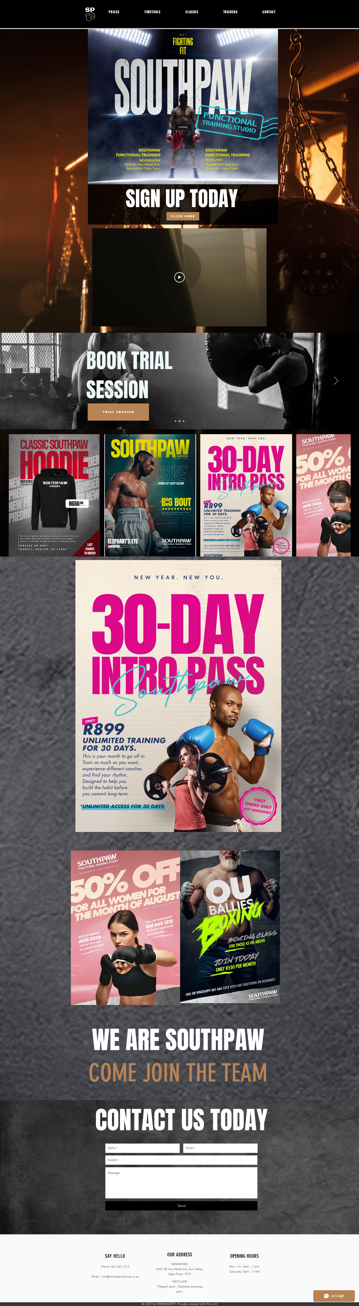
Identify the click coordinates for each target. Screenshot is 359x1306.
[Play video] (179, 277)
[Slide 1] (175, 421)
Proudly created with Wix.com (197, 1304)
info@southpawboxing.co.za (120, 1277)
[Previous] (23, 381)
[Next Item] (338, 495)
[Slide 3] (183, 421)
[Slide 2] (180, 421)
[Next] (336, 381)
